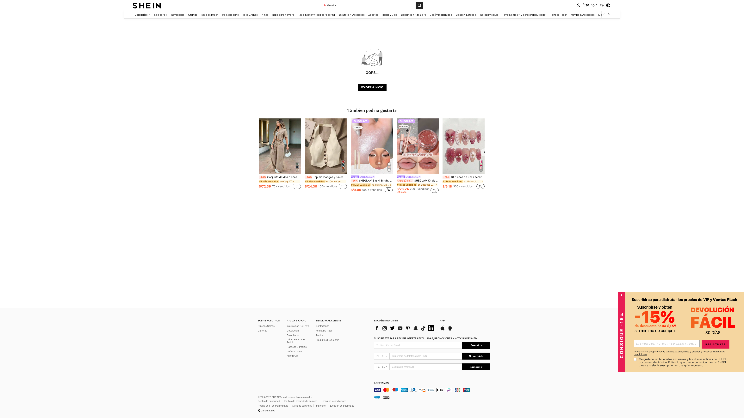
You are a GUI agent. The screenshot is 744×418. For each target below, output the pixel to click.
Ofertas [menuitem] (192, 14)
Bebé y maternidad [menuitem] (441, 14)
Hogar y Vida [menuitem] (389, 14)
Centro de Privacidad (269, 401)
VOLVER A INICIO (372, 87)
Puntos (319, 335)
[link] (586, 5)
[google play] (450, 330)
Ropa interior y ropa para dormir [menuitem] (316, 14)
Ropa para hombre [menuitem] (283, 14)
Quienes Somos (266, 326)
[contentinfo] (432, 390)
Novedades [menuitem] (177, 14)
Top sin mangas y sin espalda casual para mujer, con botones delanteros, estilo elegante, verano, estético (326, 177)
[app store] (442, 330)
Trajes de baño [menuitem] (230, 14)
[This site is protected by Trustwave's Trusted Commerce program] (377, 397)
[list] (405, 328)
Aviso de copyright (302, 405)
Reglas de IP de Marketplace (273, 405)
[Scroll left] (604, 14)
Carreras (262, 330)
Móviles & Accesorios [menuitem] (582, 14)
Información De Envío (298, 326)
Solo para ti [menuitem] (160, 14)
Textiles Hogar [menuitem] (558, 14)
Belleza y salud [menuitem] (489, 14)
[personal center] (578, 5)
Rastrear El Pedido (297, 347)
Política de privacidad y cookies (300, 401)
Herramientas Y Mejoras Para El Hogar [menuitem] (524, 14)
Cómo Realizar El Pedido (296, 341)
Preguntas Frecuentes (327, 340)
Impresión (321, 405)
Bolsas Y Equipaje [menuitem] (466, 14)
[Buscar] (419, 5)
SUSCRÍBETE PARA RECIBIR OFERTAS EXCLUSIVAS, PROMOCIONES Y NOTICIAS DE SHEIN (425, 338)
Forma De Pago (324, 330)
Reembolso (293, 335)
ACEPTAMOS (381, 383)
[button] (601, 5)
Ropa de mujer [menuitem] (209, 14)
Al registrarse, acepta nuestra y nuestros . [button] (679, 353)
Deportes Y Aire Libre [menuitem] (413, 14)
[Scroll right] (608, 14)
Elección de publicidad (342, 405)
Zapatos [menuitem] (373, 14)
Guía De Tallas (294, 351)
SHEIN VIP (292, 356)
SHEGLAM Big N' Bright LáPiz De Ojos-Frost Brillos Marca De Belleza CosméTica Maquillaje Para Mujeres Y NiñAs (372, 180)
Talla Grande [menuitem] (250, 14)
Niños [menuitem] (265, 14)
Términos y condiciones (333, 401)
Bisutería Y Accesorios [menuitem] (351, 14)
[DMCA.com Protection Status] (386, 397)
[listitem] (280, 155)
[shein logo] (147, 5)
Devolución (293, 330)
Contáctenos (322, 326)
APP (442, 320)
